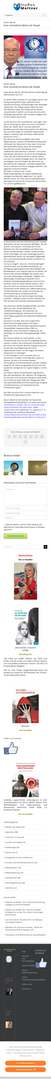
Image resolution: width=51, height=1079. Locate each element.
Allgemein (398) (11, 832)
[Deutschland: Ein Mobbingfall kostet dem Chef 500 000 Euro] (9, 992)
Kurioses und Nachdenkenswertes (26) (21, 862)
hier (20, 94)
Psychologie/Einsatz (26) (15, 883)
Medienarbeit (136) (13, 867)
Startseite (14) (11, 888)
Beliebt (9, 951)
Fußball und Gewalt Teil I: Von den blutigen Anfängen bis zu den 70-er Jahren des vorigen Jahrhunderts (24, 912)
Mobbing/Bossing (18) (14, 873)
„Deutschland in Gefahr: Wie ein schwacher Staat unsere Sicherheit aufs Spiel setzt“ (24, 406)
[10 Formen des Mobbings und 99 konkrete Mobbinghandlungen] (9, 1025)
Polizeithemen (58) (12, 878)
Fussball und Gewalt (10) (15, 842)
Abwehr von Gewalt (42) (15, 827)
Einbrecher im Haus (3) (14, 837)
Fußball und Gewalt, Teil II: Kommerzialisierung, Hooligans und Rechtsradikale (25, 903)
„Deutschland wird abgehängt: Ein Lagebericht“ (23, 410)
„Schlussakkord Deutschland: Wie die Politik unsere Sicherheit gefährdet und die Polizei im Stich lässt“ (25, 416)
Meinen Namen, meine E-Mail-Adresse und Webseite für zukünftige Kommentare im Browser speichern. (24, 527)
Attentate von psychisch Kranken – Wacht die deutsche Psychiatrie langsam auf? (24, 928)
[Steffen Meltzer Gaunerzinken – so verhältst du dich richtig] (9, 959)
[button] (5, 468)
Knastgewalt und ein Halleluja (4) (19, 857)
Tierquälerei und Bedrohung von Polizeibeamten (25, 935)
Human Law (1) (11, 852)
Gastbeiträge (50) (12, 847)
